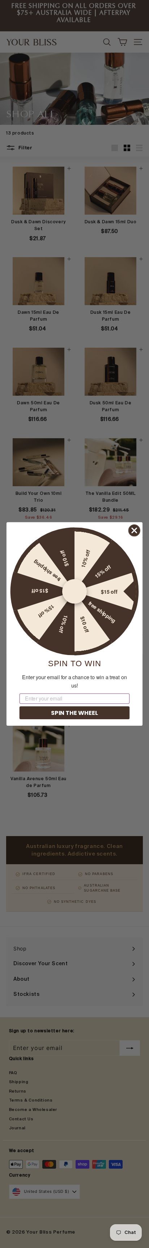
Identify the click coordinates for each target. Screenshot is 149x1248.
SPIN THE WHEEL (74, 712)
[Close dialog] (134, 530)
